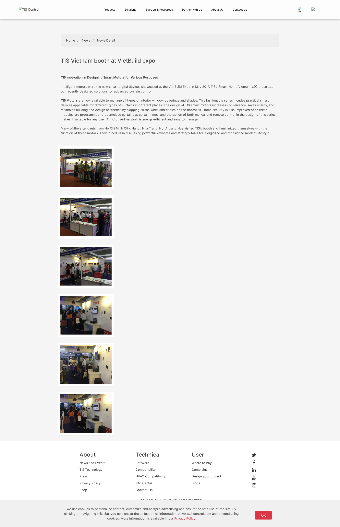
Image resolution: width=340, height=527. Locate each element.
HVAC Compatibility (150, 476)
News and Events (92, 463)
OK (263, 515)
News (86, 40)
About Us (217, 9)
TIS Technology (91, 470)
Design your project (206, 476)
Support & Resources (159, 9)
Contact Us (240, 9)
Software (142, 463)
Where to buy (202, 463)
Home (70, 40)
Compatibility (146, 470)
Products (109, 9)
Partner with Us (192, 9)
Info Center (144, 483)
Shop (83, 490)
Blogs (196, 483)
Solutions (130, 9)
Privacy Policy (90, 483)
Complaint (199, 470)
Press (83, 476)
